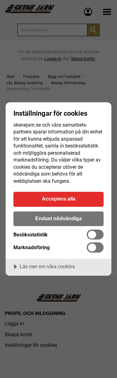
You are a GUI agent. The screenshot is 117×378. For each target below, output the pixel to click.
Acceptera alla (59, 198)
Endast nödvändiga (58, 218)
